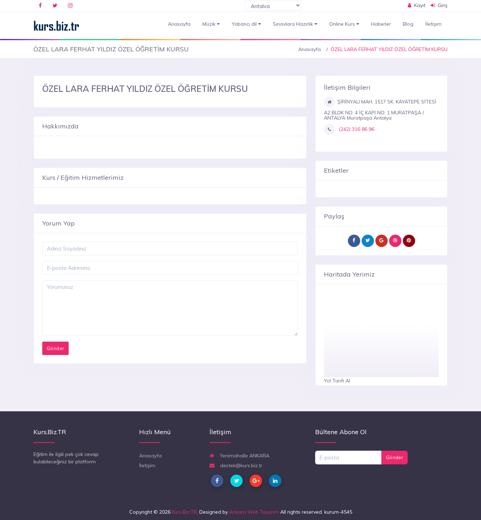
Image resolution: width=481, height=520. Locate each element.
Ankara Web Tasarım (254, 512)
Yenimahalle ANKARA (243, 455)
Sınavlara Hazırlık (293, 24)
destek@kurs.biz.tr (240, 465)
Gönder (394, 457)
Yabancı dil (245, 24)
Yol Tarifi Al (337, 381)
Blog (408, 24)
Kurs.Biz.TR (184, 512)
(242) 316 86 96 (355, 129)
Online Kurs (342, 24)
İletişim (433, 24)
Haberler (381, 24)
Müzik (209, 24)
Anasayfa (179, 24)
